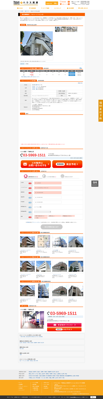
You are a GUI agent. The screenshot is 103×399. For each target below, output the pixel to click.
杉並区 (31, 342)
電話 (40, 206)
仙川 (37, 87)
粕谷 (66, 373)
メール (37, 206)
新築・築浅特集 (36, 386)
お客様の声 (46, 388)
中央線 (57, 375)
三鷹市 (36, 84)
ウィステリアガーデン (72, 250)
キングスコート (39, 274)
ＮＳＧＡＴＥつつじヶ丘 (57, 274)
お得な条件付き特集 (30, 336)
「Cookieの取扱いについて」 (75, 397)
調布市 (39, 342)
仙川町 (63, 373)
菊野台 (47, 373)
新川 (23, 348)
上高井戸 (43, 373)
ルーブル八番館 (55, 250)
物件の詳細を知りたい (40, 215)
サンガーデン (39, 250)
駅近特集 (34, 384)
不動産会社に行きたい (67, 215)
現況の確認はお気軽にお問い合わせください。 (30, 76)
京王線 (33, 86)
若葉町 (51, 373)
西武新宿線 (62, 375)
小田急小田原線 (42, 375)
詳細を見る (72, 72)
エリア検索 (46, 8)
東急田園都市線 (68, 375)
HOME (21, 8)
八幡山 (50, 377)
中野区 (28, 342)
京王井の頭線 (35, 375)
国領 (35, 360)
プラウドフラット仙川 (72, 274)
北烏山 (54, 373)
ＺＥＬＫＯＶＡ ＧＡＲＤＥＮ (26, 250)
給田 (40, 373)
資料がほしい (52, 215)
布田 (37, 360)
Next (52, 43)
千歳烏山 (31, 360)
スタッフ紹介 (46, 384)
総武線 (53, 375)
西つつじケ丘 (35, 373)
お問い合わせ (84, 8)
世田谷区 (25, 342)
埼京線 (77, 375)
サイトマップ (21, 390)
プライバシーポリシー (36, 222)
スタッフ (58, 8)
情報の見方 (80, 83)
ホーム (20, 382)
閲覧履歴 (65, 2)
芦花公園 (38, 377)
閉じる (93, 397)
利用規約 (28, 222)
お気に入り (65, 4)
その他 (37, 217)
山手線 (73, 375)
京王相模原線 (49, 375)
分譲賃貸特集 (35, 388)
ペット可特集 (35, 382)
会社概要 (71, 8)
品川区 (21, 342)
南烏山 (30, 373)
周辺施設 (45, 386)
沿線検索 (33, 8)
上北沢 (56, 377)
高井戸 (60, 377)
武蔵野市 (35, 342)
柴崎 (37, 89)
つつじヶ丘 (38, 86)
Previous (21, 43)
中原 (38, 84)
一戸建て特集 (22, 336)
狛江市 (42, 342)
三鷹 (20, 354)
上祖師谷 (59, 373)
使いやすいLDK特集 (38, 336)
